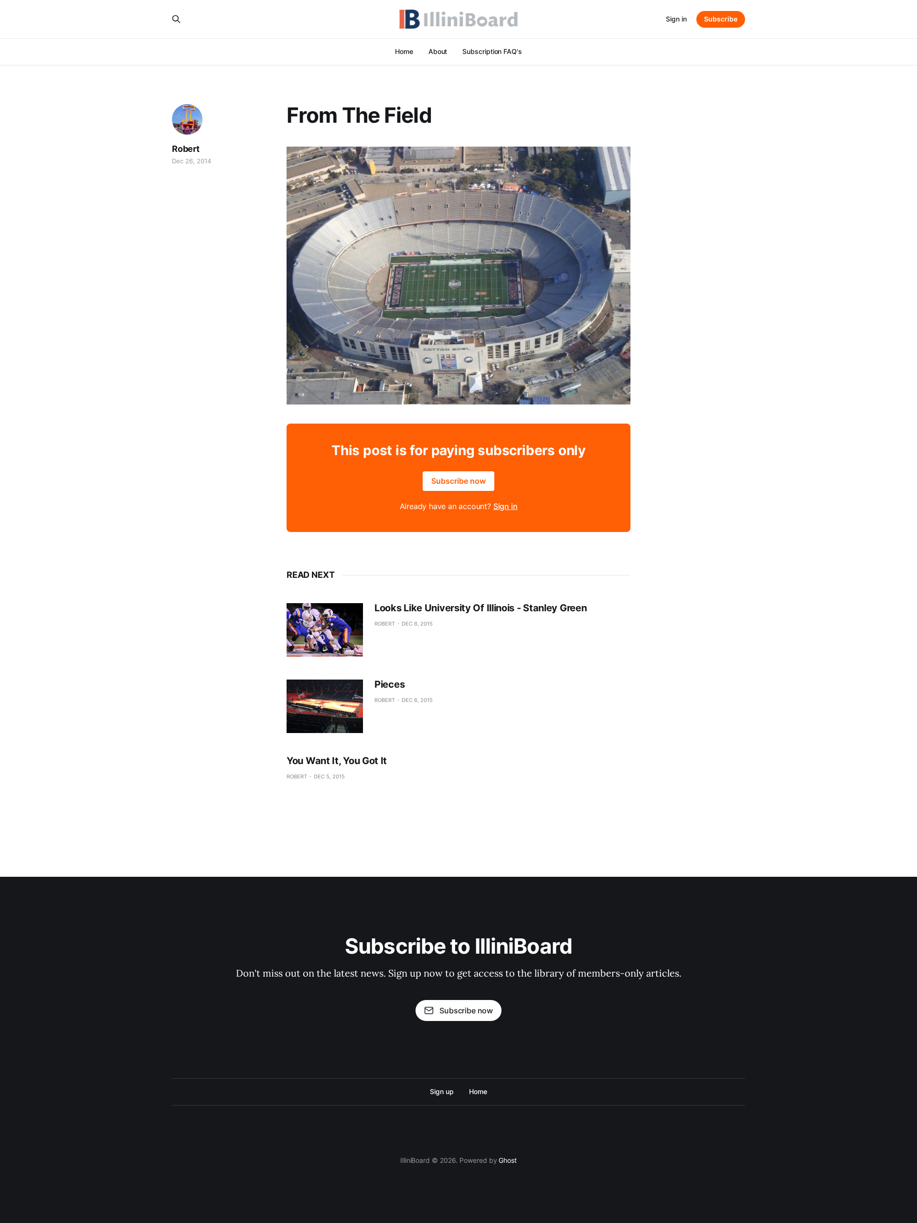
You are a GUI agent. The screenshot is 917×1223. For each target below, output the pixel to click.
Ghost (508, 1160)
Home (404, 51)
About (438, 51)
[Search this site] (176, 19)
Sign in (676, 19)
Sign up (441, 1091)
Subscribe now (458, 481)
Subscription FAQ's (492, 51)
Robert (186, 149)
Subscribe (720, 19)
